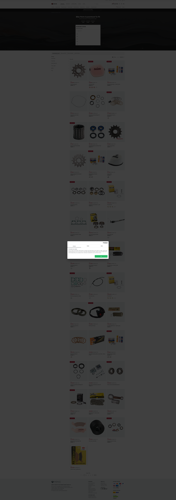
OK (101, 256)
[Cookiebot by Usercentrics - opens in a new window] (104, 243)
